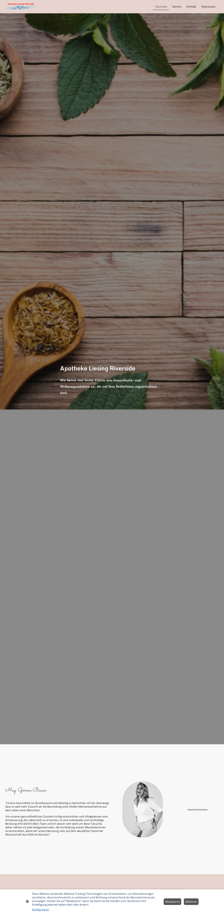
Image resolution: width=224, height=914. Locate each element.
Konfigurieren (40, 909)
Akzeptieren (172, 901)
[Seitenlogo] (20, 6)
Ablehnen (191, 901)
